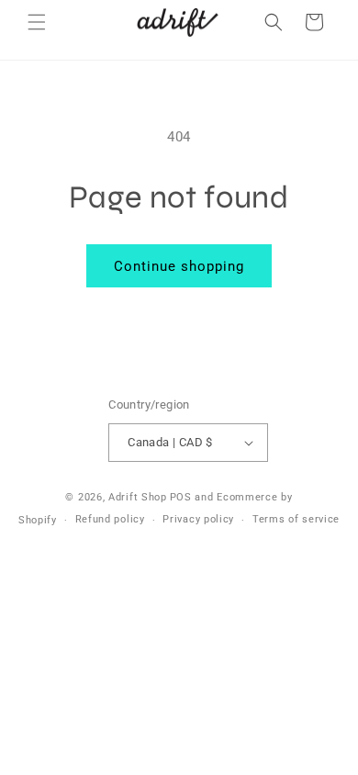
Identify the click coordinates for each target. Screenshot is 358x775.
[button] (37, 22)
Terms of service (296, 519)
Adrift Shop (137, 497)
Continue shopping (179, 266)
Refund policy (110, 519)
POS (181, 497)
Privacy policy (198, 519)
